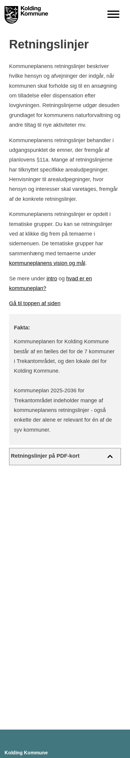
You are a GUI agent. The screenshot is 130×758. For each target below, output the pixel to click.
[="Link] (26, 15)
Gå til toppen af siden (34, 303)
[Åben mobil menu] (113, 15)
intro (52, 279)
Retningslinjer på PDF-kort (45, 456)
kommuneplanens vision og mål (47, 263)
